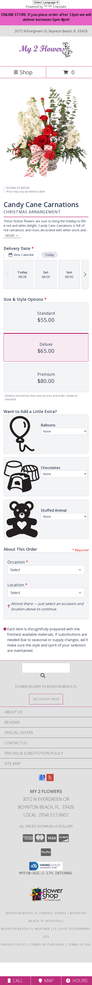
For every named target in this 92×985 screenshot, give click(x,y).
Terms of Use (79, 944)
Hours (79, 981)
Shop (26, 72)
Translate (59, 6)
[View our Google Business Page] (42, 779)
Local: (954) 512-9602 (46, 815)
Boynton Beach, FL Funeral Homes (36, 913)
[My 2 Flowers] (46, 60)
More (10, 235)
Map (47, 981)
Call (17, 981)
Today (49, 255)
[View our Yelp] (50, 779)
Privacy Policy (14, 944)
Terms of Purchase (47, 944)
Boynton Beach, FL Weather (25, 929)
